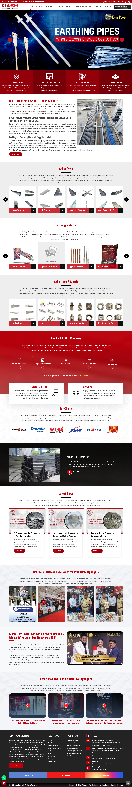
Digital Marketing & (104, 785)
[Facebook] (122, 1)
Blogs (49, 753)
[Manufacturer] (89, 367)
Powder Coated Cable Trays (74, 755)
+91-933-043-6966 (10, 2)
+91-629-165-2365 (97, 758)
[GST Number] (112, 368)
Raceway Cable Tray (73, 745)
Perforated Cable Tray (74, 740)
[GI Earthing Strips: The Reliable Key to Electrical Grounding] (27, 521)
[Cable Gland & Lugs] (66, 40)
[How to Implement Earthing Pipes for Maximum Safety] (105, 521)
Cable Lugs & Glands (82, 6)
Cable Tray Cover (72, 748)
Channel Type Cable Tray (75, 751)
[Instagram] (129, 1)
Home (31, 6)
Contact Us (108, 6)
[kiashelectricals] (54, 6)
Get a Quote (83, 376)
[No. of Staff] (66, 367)
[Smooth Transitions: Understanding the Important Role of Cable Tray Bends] (66, 521)
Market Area (52, 761)
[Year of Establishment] (19, 367)
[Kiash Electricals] (11, 6)
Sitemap (50, 759)
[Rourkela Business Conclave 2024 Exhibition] (22, 604)
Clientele (98, 6)
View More (15, 154)
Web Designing (93, 785)
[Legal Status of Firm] (42, 367)
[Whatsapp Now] (3, 777)
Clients (50, 751)
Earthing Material (64, 6)
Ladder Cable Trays (73, 743)
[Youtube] (125, 1)
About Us (39, 6)
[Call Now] (128, 783)
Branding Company (117, 785)
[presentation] (5, 199)
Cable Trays (49, 6)
